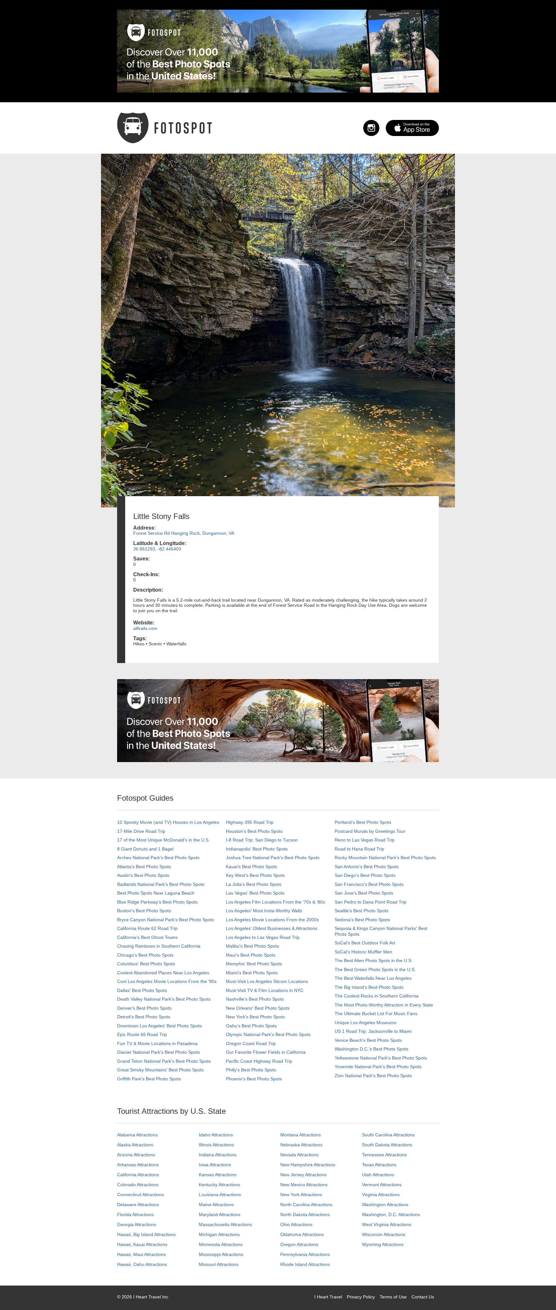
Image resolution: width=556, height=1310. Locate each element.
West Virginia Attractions (386, 1224)
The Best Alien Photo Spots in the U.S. (373, 960)
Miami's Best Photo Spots (252, 972)
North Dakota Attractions (305, 1214)
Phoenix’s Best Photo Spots (254, 1078)
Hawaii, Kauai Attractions (142, 1244)
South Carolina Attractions (388, 1134)
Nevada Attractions (299, 1154)
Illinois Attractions (216, 1144)
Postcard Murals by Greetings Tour (370, 831)
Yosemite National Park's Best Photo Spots (378, 1066)
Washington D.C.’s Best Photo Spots (371, 1048)
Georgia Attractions (136, 1224)
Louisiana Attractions (220, 1194)
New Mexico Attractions (304, 1184)
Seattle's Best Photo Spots (361, 910)
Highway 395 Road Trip (249, 822)
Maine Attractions (216, 1204)
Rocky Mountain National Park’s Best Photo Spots (385, 857)
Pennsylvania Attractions (305, 1254)
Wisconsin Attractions (383, 1234)
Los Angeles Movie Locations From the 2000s (272, 919)
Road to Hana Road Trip (359, 848)
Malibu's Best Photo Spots (252, 946)
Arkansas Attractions (138, 1164)
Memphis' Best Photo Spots (254, 963)
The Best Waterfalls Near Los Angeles (373, 978)
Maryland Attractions (219, 1214)
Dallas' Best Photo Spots (142, 990)
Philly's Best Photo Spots (251, 1069)
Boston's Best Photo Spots (144, 910)
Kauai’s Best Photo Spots (251, 866)
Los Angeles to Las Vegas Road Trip (263, 937)
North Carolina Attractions (306, 1204)
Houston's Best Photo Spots (254, 831)
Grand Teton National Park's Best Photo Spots (164, 1061)
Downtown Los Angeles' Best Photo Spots (159, 1025)
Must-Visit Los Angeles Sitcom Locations (267, 981)
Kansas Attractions (217, 1174)
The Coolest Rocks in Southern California (377, 995)
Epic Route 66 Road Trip (142, 1034)
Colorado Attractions (137, 1184)
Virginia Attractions (381, 1194)
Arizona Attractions (136, 1154)
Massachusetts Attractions (225, 1224)
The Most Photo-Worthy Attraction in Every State (384, 1004)
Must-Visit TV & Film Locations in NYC (264, 990)
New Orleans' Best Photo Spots (258, 1008)
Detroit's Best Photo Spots (143, 1016)
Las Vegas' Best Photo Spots (255, 893)
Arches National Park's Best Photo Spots (158, 857)
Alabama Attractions (137, 1134)
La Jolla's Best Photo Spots (253, 884)
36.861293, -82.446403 (157, 548)
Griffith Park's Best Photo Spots (149, 1078)
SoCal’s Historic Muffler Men (363, 951)
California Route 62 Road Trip (147, 928)
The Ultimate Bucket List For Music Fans (376, 1013)
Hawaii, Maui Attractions (141, 1254)
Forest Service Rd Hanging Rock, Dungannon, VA (183, 533)
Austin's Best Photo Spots (143, 875)
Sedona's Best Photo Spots (362, 919)
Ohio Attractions (296, 1224)
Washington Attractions (385, 1204)
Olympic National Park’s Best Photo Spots (268, 1034)
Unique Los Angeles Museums (365, 1022)
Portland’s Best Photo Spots (363, 822)
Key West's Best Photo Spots (255, 875)
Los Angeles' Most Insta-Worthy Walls (264, 910)
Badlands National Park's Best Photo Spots (160, 884)
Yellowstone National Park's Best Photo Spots (381, 1057)
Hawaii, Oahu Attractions (142, 1264)
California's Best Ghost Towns (147, 937)
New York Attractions (301, 1194)
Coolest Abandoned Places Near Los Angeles (163, 972)
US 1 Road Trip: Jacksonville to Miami (373, 1031)
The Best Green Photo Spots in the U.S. (375, 969)
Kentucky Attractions (219, 1184)
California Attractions (138, 1174)
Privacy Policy (361, 1296)
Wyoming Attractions (382, 1244)
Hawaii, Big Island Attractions (146, 1234)
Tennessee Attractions (384, 1154)
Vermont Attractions (382, 1184)
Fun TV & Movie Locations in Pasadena (157, 1043)
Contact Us (423, 1296)
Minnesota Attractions (221, 1244)
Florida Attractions (135, 1214)
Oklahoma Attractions (302, 1234)
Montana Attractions (300, 1134)
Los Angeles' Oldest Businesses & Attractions (271, 928)
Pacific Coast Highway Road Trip (259, 1061)
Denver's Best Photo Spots (144, 1008)
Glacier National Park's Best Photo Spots (158, 1052)
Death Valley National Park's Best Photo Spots (164, 999)
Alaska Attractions (135, 1144)
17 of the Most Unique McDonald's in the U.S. (163, 839)
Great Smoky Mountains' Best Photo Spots (160, 1069)
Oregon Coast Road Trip (251, 1043)
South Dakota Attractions (387, 1144)
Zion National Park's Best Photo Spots (373, 1075)
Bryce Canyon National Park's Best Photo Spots (165, 919)
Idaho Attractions (216, 1134)
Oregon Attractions (299, 1244)
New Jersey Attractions (303, 1174)
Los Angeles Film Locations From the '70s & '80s (275, 902)
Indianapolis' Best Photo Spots (257, 848)
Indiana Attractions (217, 1154)
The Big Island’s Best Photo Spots (369, 987)
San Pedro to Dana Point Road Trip (370, 902)
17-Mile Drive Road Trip (141, 831)
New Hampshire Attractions (307, 1164)
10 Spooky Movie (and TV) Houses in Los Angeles (168, 822)
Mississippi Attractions (221, 1254)
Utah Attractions (378, 1174)
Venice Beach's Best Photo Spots (368, 1040)
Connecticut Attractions (140, 1194)
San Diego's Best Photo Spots (365, 875)
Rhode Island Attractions (305, 1264)
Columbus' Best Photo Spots (146, 963)
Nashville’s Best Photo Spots (255, 999)
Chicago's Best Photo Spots (145, 955)
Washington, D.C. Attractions (391, 1214)
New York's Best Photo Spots (255, 1016)
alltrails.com (145, 628)
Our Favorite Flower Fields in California (266, 1052)
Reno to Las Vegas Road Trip (364, 839)
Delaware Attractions (138, 1204)
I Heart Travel (328, 1296)
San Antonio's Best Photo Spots (367, 866)
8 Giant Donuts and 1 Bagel (145, 848)
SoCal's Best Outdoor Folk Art (365, 942)
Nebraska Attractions (301, 1144)
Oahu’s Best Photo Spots (251, 1025)
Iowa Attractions (215, 1164)
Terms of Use (393, 1296)
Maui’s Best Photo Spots (250, 955)
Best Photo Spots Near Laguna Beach (155, 893)
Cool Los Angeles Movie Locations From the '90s (167, 981)
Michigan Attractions (219, 1234)
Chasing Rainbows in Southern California (158, 946)
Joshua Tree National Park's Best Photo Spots (273, 857)
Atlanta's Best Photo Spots (144, 866)
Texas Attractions (379, 1164)
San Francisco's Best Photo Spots (369, 884)
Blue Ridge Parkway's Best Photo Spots (157, 902)
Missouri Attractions (218, 1264)
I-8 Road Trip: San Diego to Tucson (262, 839)
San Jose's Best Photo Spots (364, 893)
